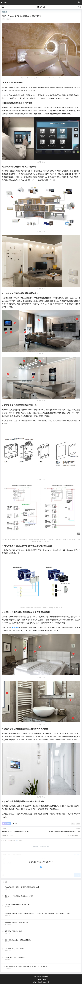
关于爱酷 (4, 2)
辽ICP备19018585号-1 (41, 979)
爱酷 (46, 976)
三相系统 (15, 627)
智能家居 (4, 12)
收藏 (16, 823)
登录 (41, 867)
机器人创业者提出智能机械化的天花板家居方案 (64, 831)
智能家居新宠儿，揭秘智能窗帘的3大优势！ (16, 831)
